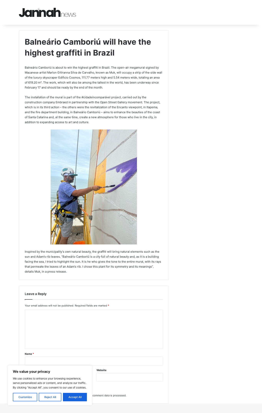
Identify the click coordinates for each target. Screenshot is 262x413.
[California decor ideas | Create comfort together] (47, 12)
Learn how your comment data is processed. (99, 395)
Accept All (75, 397)
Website (101, 370)
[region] (50, 385)
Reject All (50, 397)
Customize (25, 397)
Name (29, 353)
